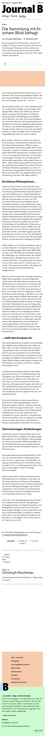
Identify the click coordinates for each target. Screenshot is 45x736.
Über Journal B (17, 657)
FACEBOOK (23, 541)
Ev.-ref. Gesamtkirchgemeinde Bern (16, 726)
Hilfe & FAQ (15, 668)
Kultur (4, 24)
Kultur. (22, 16)
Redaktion (15, 661)
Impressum (15, 679)
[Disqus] (22, 617)
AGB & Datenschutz (19, 682)
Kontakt (14, 675)
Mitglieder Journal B (10, 723)
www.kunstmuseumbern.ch (15, 535)
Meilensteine (16, 672)
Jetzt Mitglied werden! (20, 665)
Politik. (14, 16)
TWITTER (35, 541)
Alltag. (5, 16)
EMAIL (23, 543)
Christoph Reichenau (13, 39)
